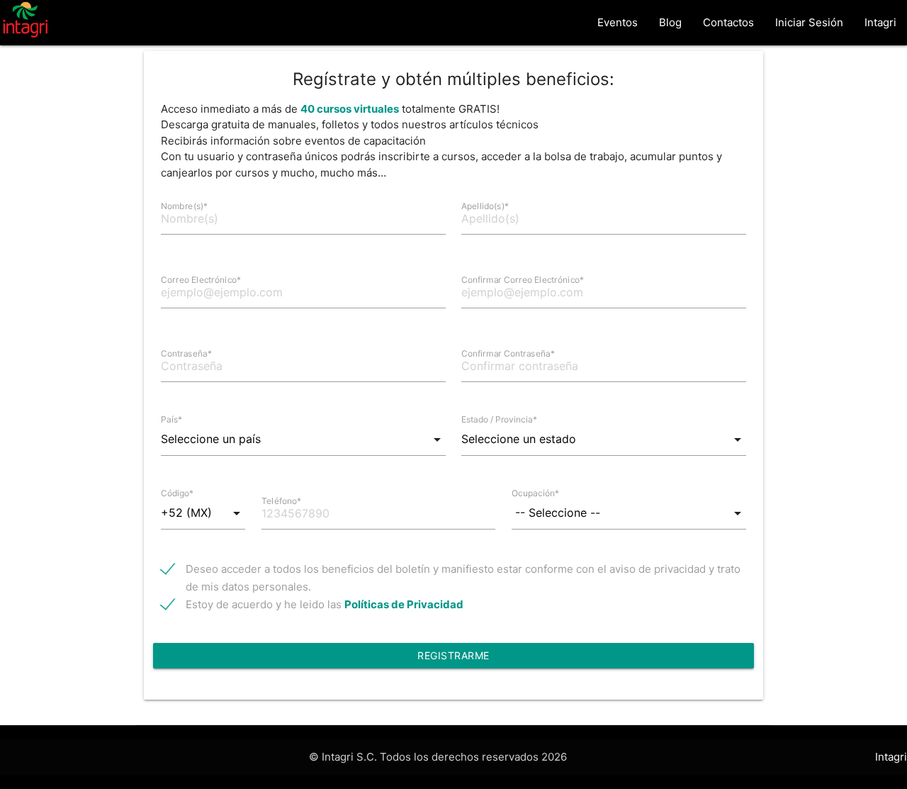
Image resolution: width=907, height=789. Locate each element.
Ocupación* (535, 493)
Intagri (880, 22)
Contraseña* (186, 353)
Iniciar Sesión (809, 22)
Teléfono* (281, 501)
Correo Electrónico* (201, 279)
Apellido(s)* (485, 206)
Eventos (617, 22)
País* (171, 419)
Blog (670, 22)
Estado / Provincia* (499, 419)
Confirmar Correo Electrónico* (523, 279)
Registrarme (453, 655)
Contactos (728, 22)
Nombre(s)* (184, 206)
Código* (177, 493)
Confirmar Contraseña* (508, 353)
